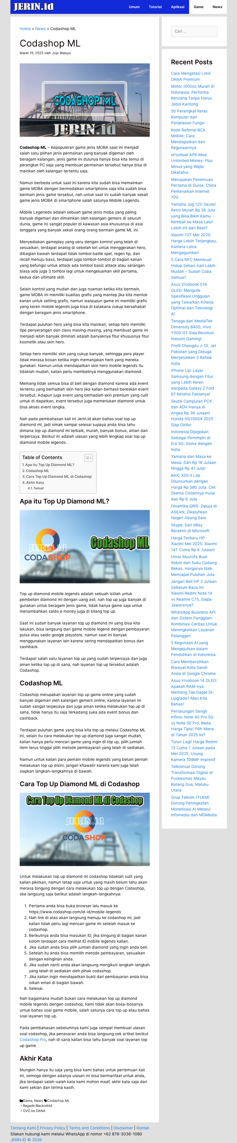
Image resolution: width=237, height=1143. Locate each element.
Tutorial (155, 7)
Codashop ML (37, 471)
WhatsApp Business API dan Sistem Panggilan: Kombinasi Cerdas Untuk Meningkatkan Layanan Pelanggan (194, 624)
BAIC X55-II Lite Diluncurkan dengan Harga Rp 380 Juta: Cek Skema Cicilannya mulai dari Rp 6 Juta (193, 487)
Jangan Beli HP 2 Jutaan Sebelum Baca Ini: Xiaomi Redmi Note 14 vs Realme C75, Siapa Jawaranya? (194, 593)
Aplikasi (177, 7)
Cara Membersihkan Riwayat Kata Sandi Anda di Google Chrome (193, 667)
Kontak (143, 1128)
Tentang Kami (23, 1128)
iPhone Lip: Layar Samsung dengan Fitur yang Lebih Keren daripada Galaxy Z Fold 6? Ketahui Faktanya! (192, 382)
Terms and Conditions (89, 1128)
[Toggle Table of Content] (86, 458)
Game (198, 7)
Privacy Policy (52, 1128)
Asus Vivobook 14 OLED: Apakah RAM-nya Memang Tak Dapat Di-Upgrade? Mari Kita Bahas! (194, 692)
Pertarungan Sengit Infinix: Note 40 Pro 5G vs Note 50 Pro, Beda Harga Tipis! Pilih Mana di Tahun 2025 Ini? (192, 723)
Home (25, 28)
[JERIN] (35, 7)
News (217, 7)
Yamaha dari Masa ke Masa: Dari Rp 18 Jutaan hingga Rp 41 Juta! (193, 462)
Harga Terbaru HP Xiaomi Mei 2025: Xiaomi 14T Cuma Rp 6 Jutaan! (194, 544)
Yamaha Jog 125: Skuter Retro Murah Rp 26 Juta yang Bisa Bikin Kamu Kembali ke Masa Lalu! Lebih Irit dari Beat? (193, 216)
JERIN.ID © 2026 (26, 1139)
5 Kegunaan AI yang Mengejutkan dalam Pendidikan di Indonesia (193, 648)
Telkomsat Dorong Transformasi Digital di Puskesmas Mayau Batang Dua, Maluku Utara (192, 778)
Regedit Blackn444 (37, 1106)
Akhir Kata (35, 482)
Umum (134, 7)
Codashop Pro (33, 1039)
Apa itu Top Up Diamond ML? (49, 465)
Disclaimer (123, 1128)
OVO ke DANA (34, 1111)
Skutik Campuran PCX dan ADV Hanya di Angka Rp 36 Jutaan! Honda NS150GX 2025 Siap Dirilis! (192, 413)
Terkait (38, 488)
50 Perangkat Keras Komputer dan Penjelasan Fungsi (189, 117)
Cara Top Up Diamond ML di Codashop (59, 476)
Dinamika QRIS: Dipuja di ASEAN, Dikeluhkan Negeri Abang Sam (194, 512)
